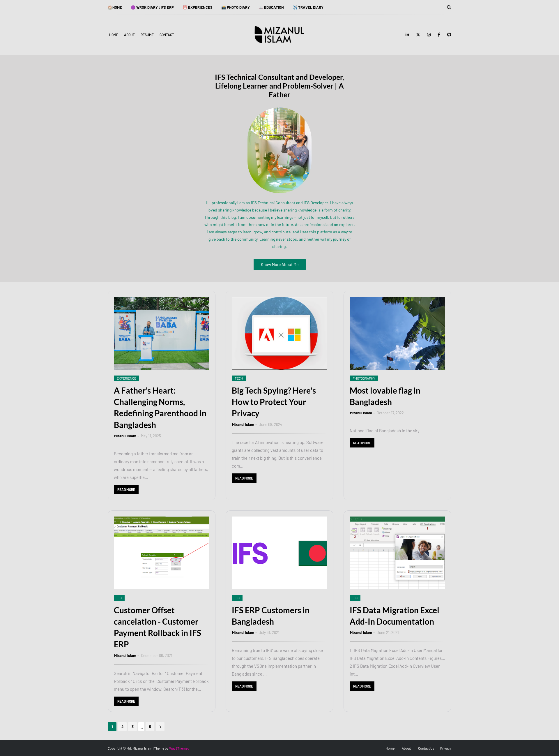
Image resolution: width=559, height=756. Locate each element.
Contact (167, 35)
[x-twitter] (418, 35)
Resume (147, 35)
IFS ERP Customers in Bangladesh (270, 615)
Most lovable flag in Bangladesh (385, 396)
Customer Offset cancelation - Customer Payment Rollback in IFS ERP (157, 627)
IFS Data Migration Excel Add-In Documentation (394, 615)
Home (113, 35)
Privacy (445, 748)
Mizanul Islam (125, 435)
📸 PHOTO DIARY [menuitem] (235, 7)
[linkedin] (407, 35)
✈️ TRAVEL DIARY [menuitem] (308, 7)
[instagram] (429, 35)
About (129, 35)
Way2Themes (179, 748)
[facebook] (439, 35)
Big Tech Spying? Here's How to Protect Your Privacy (274, 401)
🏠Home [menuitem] (115, 7)
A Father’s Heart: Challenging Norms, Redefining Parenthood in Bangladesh (160, 407)
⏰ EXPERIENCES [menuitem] (198, 7)
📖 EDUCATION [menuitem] (271, 7)
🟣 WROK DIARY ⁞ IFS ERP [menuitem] (152, 7)
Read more (126, 489)
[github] (448, 35)
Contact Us (426, 748)
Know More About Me (279, 264)
